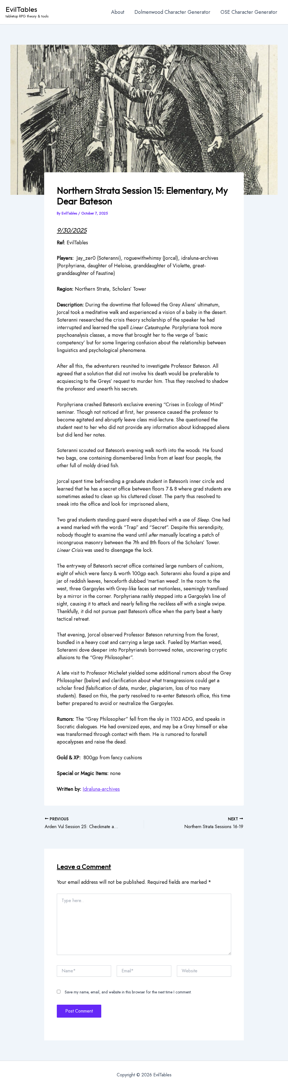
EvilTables (21, 9)
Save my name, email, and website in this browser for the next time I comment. (128, 992)
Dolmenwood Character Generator (172, 12)
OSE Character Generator (248, 12)
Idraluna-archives (101, 789)
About (117, 12)
